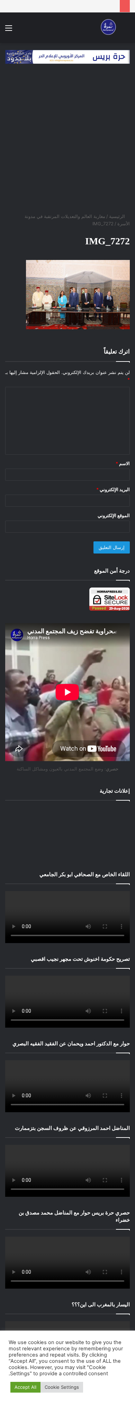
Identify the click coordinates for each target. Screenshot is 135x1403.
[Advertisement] (67, 141)
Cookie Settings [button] (62, 1387)
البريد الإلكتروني (113, 489)
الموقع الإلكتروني (114, 515)
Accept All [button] (25, 1387)
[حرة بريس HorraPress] (107, 27)
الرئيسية (117, 216)
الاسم (123, 463)
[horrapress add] (67, 56)
